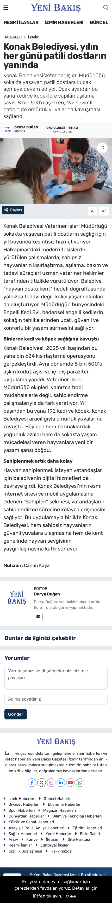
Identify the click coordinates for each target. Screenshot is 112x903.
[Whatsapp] (80, 782)
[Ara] (106, 7)
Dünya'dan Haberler (26, 816)
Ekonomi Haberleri (65, 804)
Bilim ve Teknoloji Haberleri (77, 816)
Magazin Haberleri (59, 810)
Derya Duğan (47, 594)
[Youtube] (70, 782)
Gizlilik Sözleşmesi (25, 851)
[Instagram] (51, 782)
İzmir (33, 37)
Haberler (12, 37)
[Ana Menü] (5, 7)
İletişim (52, 839)
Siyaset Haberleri (24, 804)
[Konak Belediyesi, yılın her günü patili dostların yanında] (56, 171)
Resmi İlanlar (20, 845)
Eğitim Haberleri (87, 828)
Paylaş (16, 210)
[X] (41, 782)
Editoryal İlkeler (54, 845)
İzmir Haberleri (22, 798)
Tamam (71, 896)
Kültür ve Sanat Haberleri (31, 822)
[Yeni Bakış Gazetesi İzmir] (56, 7)
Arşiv (13, 839)
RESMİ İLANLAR (21, 22)
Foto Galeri (90, 833)
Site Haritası (79, 839)
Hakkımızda (61, 851)
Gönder (15, 714)
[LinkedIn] (61, 782)
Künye (32, 839)
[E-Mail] (38, 617)
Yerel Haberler (58, 833)
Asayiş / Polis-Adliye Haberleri (36, 828)
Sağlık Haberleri (23, 833)
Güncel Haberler (58, 798)
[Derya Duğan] (16, 597)
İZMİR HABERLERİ (64, 22)
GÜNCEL (99, 22)
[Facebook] (32, 782)
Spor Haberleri (22, 810)
